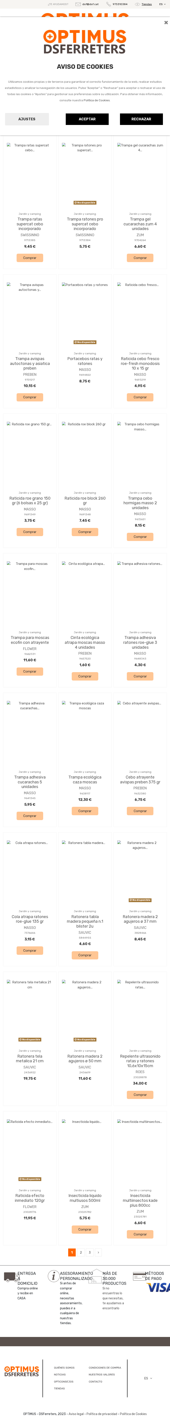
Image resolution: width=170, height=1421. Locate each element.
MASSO (85, 370)
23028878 (140, 1077)
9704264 (140, 240)
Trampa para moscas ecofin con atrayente (30, 640)
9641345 (30, 798)
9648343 (140, 658)
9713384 (85, 240)
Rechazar (141, 119)
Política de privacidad (102, 1414)
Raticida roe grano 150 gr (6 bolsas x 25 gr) (29, 501)
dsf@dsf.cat (90, 4)
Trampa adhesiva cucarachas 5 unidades (30, 782)
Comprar (29, 258)
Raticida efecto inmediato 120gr (30, 1198)
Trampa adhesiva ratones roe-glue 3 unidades (140, 642)
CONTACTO (95, 1381)
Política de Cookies (97, 100)
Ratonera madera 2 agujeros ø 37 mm (140, 919)
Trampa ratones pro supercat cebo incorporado (85, 224)
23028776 (29, 1212)
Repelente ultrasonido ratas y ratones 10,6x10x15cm (140, 1061)
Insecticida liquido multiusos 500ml (85, 1198)
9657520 (85, 658)
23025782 (84, 1212)
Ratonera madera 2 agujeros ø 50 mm (84, 1059)
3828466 (140, 932)
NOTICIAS (60, 1374)
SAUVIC (85, 932)
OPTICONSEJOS (63, 1381)
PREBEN (30, 374)
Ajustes (26, 119)
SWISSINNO (30, 235)
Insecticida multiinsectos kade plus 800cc (140, 1200)
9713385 (29, 240)
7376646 (29, 932)
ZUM (140, 235)
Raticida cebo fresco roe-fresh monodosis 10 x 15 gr (140, 363)
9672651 (140, 519)
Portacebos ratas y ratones (84, 361)
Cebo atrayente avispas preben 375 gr (140, 779)
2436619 (85, 1072)
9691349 (30, 514)
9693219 (140, 379)
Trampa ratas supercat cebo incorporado (30, 224)
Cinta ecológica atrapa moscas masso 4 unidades (85, 642)
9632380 (140, 793)
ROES (140, 1072)
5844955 (85, 937)
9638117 (85, 793)
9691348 (85, 514)
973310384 (120, 4)
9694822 (85, 374)
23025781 (140, 1216)
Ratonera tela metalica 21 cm (30, 1059)
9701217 (30, 379)
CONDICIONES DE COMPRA (105, 1367)
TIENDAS (59, 1388)
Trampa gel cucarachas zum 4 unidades (140, 224)
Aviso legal (76, 1414)
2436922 (30, 1072)
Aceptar (87, 119)
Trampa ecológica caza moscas (84, 779)
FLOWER (30, 649)
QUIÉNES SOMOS (64, 1367)
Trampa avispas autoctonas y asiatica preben (30, 363)
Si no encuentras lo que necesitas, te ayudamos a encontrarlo (113, 1298)
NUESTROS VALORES (102, 1374)
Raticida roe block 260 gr (85, 501)
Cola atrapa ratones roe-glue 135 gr (30, 919)
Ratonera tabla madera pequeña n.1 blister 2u (85, 921)
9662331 (29, 654)
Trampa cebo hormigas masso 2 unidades (140, 503)
